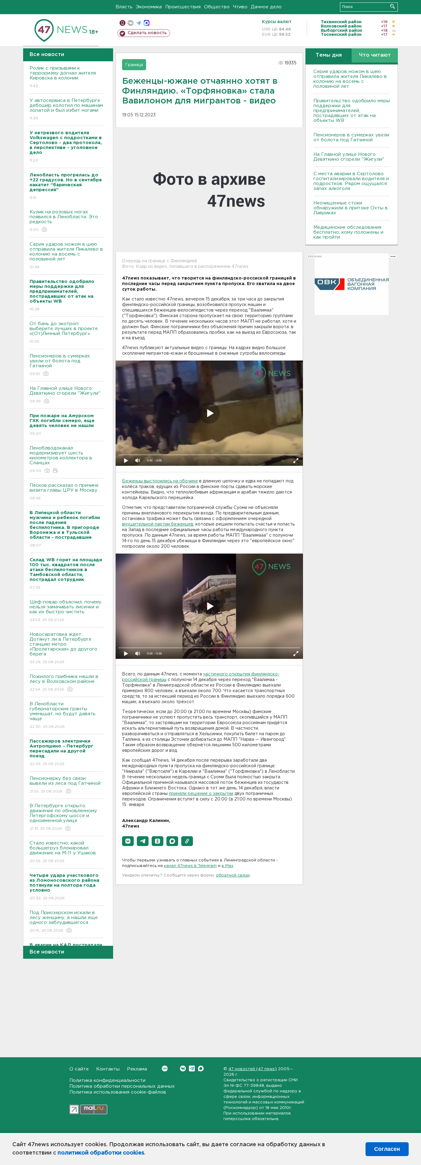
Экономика (149, 7)
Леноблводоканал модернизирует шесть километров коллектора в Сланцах (61, 459)
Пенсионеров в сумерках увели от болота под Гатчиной (60, 365)
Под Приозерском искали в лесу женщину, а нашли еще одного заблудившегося (64, 921)
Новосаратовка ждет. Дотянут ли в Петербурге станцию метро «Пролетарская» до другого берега (63, 648)
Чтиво (240, 7)
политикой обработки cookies (101, 1153)
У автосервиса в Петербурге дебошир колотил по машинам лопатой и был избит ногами (66, 109)
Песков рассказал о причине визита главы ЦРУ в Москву (64, 491)
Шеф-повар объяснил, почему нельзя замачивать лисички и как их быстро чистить (65, 611)
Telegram (192, 1068)
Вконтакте (183, 1068)
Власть (124, 7)
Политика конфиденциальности (107, 1080)
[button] (128, 841)
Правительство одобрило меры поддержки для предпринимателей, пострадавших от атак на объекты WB (351, 111)
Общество (217, 7)
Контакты (108, 1069)
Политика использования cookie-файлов (117, 1092)
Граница (134, 65)
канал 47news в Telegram (190, 866)
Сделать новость (147, 33)
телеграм (138, 23)
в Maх (227, 866)
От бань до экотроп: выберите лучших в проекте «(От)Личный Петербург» (64, 332)
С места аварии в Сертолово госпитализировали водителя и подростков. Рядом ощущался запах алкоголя (351, 181)
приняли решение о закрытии (201, 794)
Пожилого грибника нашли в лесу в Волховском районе (64, 683)
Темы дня (329, 55)
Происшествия (183, 7)
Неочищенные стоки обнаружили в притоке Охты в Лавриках (350, 208)
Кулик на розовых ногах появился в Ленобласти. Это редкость (64, 221)
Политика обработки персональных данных (122, 1086)
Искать (392, 6)
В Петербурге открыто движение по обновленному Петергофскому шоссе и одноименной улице (63, 817)
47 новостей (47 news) (252, 1069)
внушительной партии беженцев (157, 524)
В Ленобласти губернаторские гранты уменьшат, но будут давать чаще (63, 715)
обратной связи (233, 875)
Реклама (137, 1069)
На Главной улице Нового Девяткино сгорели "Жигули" (65, 394)
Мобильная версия (122, 23)
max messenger (146, 23)
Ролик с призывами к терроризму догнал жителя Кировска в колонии (63, 77)
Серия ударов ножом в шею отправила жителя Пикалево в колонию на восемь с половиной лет (66, 255)
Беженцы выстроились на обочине (160, 481)
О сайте (79, 1069)
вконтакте (130, 23)
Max (201, 1068)
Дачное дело (266, 7)
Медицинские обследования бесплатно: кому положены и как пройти (348, 232)
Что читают (375, 55)
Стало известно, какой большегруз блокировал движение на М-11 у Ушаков (63, 852)
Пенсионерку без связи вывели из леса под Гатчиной (65, 784)
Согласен (387, 1149)
